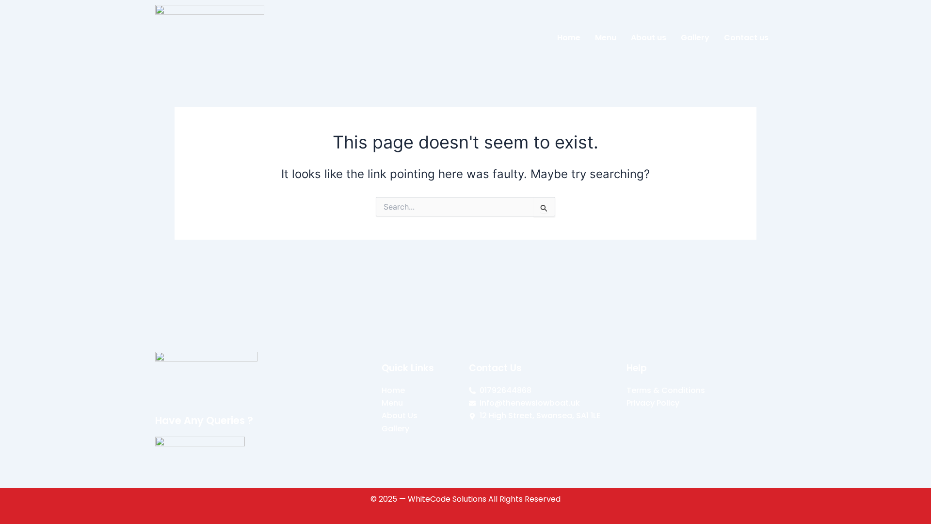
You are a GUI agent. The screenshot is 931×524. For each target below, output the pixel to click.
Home (568, 37)
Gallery (695, 37)
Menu (605, 37)
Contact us (746, 37)
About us (648, 37)
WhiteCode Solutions (447, 499)
